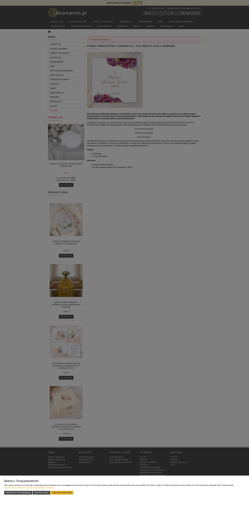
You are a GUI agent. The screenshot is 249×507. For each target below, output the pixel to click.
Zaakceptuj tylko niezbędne (18, 492)
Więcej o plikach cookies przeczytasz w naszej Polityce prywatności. (29, 487)
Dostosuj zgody (41, 492)
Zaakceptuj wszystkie (62, 492)
